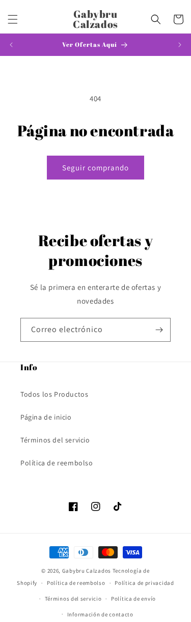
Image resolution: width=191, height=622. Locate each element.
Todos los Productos (54, 394)
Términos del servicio (55, 440)
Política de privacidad (144, 582)
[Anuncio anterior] (11, 45)
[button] (13, 19)
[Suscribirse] (159, 330)
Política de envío (133, 598)
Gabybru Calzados (86, 570)
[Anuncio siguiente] (180, 45)
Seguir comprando (95, 167)
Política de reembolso (56, 462)
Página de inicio (46, 417)
